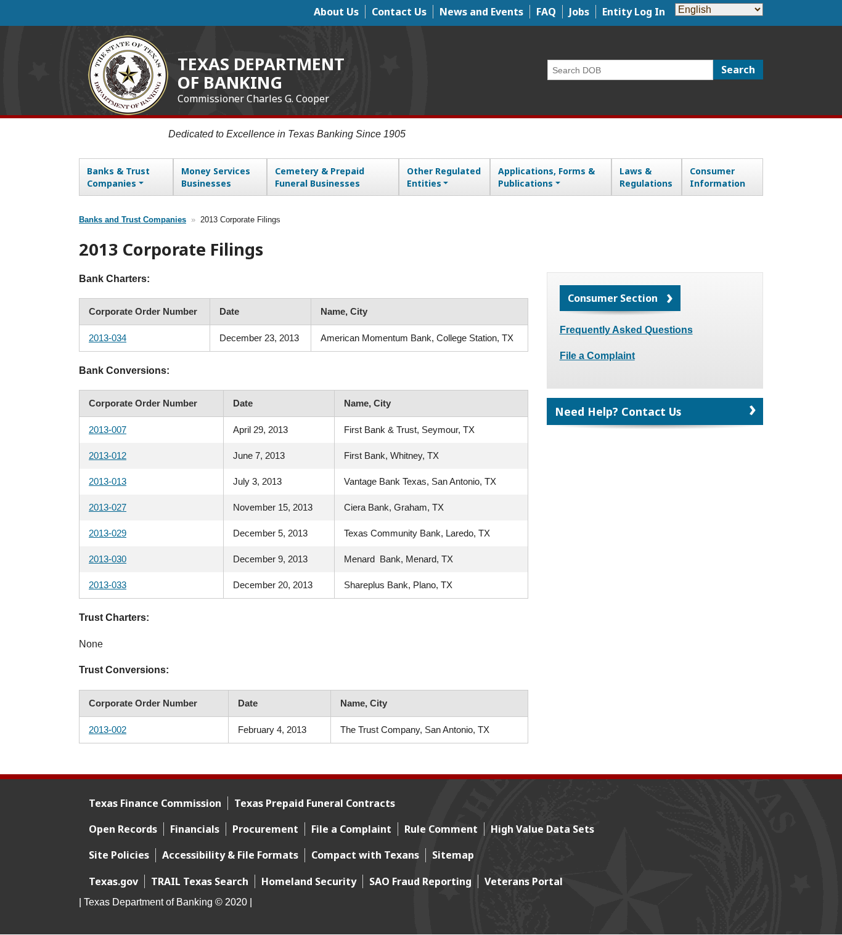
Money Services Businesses (215, 177)
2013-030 (107, 559)
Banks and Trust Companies (132, 220)
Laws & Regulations (645, 177)
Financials (194, 829)
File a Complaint (597, 355)
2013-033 (107, 585)
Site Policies (119, 855)
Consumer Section (613, 298)
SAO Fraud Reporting (420, 881)
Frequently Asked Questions (626, 330)
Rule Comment (441, 829)
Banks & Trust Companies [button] (118, 177)
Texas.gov (113, 881)
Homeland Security (308, 881)
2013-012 (107, 455)
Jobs (579, 11)
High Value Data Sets (542, 829)
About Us (336, 11)
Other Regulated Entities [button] (444, 177)
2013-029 (107, 533)
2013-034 (107, 338)
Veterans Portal (523, 881)
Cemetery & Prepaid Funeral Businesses (319, 177)
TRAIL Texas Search (199, 881)
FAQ (546, 11)
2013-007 (107, 429)
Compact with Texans (365, 855)
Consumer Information (717, 177)
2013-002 (107, 729)
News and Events (481, 11)
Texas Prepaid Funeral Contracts (314, 803)
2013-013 (107, 481)
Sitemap (453, 855)
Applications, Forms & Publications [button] (546, 177)
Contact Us (399, 11)
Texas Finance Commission (155, 803)
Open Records (123, 829)
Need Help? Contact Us (618, 411)
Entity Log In (633, 11)
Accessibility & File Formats (230, 855)
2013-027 (107, 507)
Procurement (265, 829)
